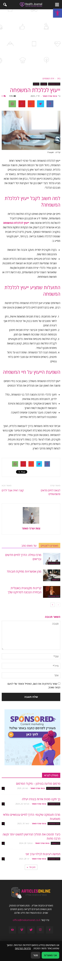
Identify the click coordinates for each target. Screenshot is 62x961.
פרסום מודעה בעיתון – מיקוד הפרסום (38, 784)
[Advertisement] (31, 42)
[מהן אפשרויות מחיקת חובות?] (51, 575)
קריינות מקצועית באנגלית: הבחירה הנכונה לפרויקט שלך (24, 590)
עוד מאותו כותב (29, 545)
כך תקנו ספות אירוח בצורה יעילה (41, 799)
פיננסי (36, 84)
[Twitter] (31, 929)
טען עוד (32, 867)
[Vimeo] (21, 929)
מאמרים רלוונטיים (49, 545)
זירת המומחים (54, 84)
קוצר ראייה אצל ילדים (13, 490)
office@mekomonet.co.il (26, 920)
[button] (57, 13)
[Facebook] (49, 929)
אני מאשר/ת (50, 955)
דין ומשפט (55, 579)
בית (58, 78)
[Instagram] (40, 929)
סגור (35, 955)
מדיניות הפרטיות (23, 948)
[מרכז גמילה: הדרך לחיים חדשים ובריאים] (51, 559)
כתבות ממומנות (53, 788)
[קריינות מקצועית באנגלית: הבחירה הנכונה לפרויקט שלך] (51, 592)
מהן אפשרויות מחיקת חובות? (24, 571)
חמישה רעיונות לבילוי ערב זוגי (42, 854)
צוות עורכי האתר (50, 96)
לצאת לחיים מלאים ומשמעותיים (50, 492)
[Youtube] (12, 929)
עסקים (43, 84)
